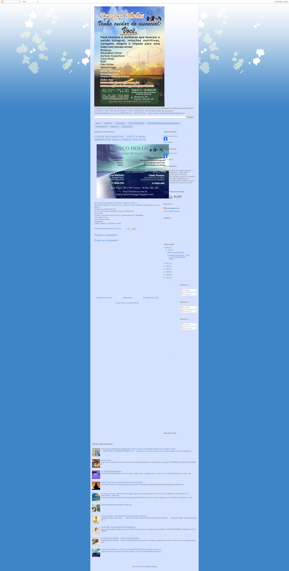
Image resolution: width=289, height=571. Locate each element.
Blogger (154, 566)
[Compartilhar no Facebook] (133, 229)
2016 (168, 266)
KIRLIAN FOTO (127, 127)
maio (169, 250)
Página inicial (127, 298)
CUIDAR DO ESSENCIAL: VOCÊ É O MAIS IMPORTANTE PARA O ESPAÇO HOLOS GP (131, 549)
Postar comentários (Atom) (130, 303)
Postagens (186, 290)
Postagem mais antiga (150, 298)
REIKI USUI (114, 127)
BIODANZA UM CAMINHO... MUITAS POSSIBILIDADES (120, 538)
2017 (168, 263)
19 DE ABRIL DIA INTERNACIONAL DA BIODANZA (118, 527)
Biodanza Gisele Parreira (170, 136)
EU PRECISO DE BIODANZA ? (111, 471)
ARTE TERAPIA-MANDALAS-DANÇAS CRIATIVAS (163, 123)
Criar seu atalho (168, 142)
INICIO (98, 123)
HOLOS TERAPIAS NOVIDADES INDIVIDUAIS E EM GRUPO (122, 482)
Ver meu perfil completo (171, 211)
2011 (168, 278)
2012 (168, 275)
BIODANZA (108, 123)
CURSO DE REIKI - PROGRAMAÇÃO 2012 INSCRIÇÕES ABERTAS (124, 516)
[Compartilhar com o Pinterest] (135, 229)
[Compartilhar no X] (131, 229)
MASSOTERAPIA (101, 127)
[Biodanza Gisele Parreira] (165, 140)
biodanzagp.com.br (173, 208)
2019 (168, 248)
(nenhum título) (106, 460)
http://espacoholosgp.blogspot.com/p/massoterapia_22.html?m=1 (115, 203)
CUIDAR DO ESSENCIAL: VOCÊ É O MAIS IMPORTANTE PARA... (178, 257)
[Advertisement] (170, 319)
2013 (168, 272)
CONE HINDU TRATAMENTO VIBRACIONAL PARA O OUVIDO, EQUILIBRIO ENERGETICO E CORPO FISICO (138, 449)
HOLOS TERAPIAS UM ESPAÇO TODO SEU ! (117, 505)
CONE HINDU (120, 123)
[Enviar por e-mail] (127, 229)
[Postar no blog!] (129, 229)
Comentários (187, 294)
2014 (168, 269)
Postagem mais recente (104, 298)
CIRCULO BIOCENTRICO (175, 252)
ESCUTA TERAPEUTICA (136, 123)
